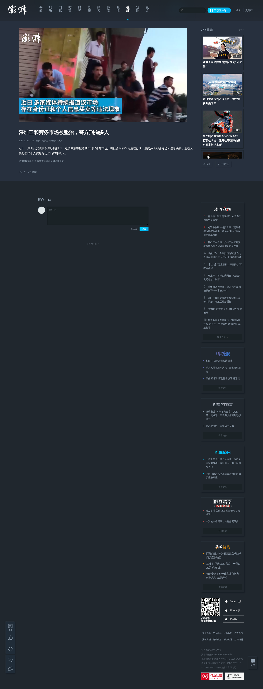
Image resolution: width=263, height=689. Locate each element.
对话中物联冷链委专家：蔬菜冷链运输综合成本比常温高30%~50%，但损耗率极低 (222, 231)
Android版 (235, 601)
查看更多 (222, 388)
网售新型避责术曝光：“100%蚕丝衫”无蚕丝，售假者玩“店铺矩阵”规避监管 (221, 324)
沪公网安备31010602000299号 (216, 654)
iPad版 (233, 619)
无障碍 (249, 10)
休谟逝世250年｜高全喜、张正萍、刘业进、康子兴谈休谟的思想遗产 (223, 415)
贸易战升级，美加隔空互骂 (220, 426)
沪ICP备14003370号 (211, 650)
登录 (238, 10)
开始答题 (222, 531)
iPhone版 (235, 610)
